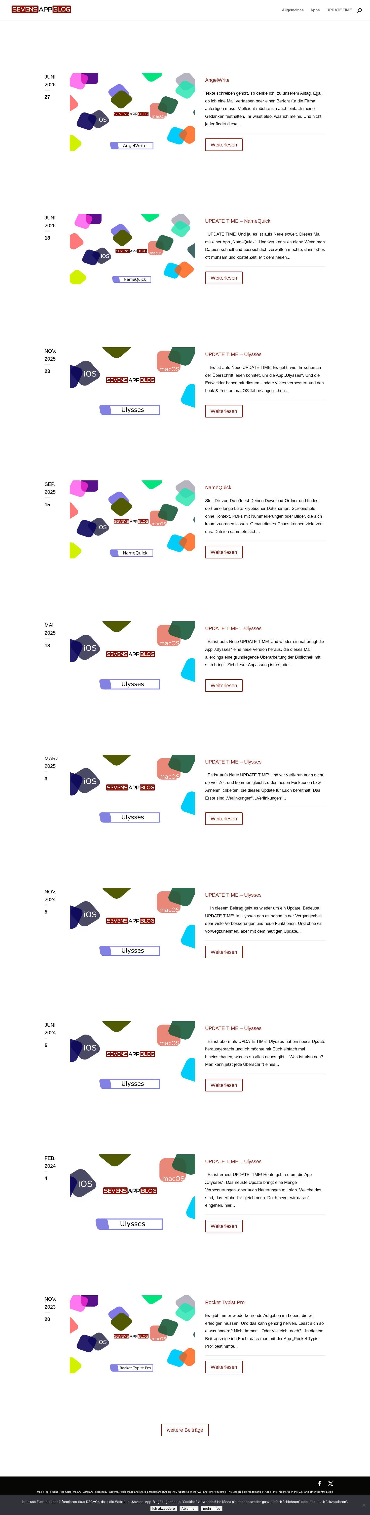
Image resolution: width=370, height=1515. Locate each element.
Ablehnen (189, 1508)
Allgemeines (293, 10)
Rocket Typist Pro (225, 1302)
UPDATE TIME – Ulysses (233, 354)
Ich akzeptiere (163, 1508)
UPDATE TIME (339, 10)
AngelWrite (217, 80)
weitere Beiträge (185, 1430)
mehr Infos (211, 1508)
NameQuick (218, 487)
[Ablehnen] (363, 1505)
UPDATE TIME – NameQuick (237, 221)
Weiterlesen (224, 144)
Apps (315, 10)
